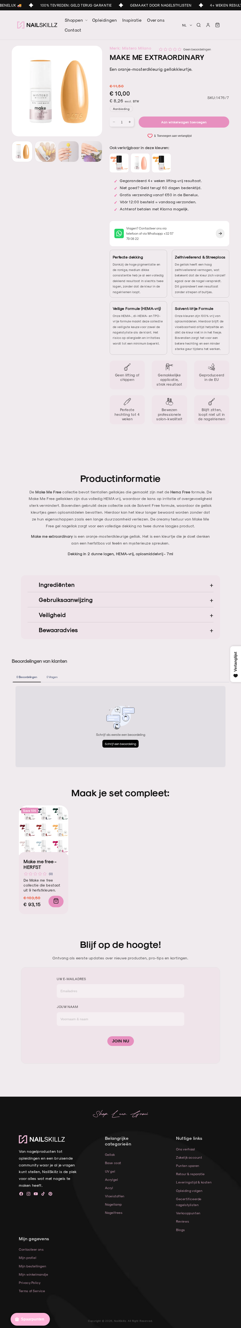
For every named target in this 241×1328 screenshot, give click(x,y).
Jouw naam (67, 1007)
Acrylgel (111, 1180)
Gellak (110, 1155)
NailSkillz (120, 1320)
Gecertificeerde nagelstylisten (188, 1202)
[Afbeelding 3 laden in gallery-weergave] (68, 151)
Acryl (109, 1188)
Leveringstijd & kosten (194, 1182)
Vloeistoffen (115, 1196)
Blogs (180, 1230)
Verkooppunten (188, 1213)
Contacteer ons (31, 1249)
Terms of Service (32, 1291)
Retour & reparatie (190, 1174)
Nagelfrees (114, 1213)
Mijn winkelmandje (33, 1274)
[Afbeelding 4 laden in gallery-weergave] (91, 151)
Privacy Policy (29, 1283)
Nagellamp (113, 1204)
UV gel (110, 1171)
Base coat (113, 1163)
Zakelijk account (189, 1157)
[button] (198, 25)
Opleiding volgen (189, 1191)
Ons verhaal (185, 1149)
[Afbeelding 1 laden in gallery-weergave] (22, 151)
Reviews (182, 1221)
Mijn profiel (27, 1258)
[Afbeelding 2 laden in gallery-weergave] (45, 151)
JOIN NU (120, 1041)
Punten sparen (187, 1166)
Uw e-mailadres (71, 979)
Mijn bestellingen (32, 1266)
